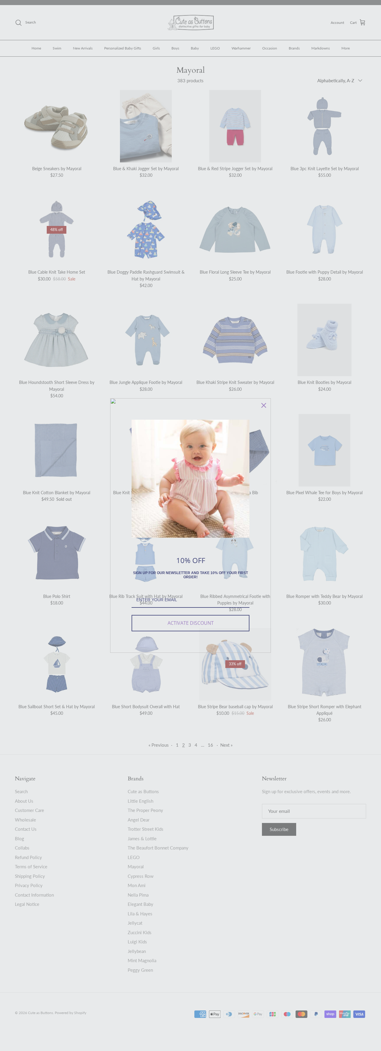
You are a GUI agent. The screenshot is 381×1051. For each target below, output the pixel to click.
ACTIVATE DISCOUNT (191, 623)
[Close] (264, 405)
